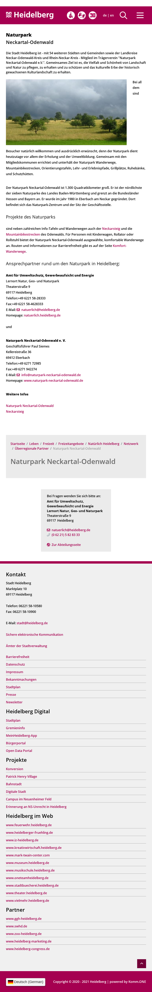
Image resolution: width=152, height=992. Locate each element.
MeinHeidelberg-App (21, 735)
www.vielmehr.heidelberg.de (27, 900)
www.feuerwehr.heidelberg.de (29, 825)
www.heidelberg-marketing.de (28, 941)
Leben (34, 444)
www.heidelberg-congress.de (28, 949)
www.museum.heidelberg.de (27, 863)
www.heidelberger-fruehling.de (29, 832)
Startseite (17, 444)
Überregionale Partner (32, 448)
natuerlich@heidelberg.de (71, 530)
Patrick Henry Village (21, 776)
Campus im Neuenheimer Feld (28, 799)
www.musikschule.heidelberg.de (30, 870)
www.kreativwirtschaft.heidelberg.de (34, 847)
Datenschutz (15, 664)
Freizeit (48, 444)
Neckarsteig (111, 228)
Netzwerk (131, 444)
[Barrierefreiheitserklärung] (71, 15)
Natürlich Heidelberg (103, 444)
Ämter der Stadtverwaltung (26, 646)
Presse (11, 694)
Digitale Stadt (16, 791)
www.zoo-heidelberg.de (24, 934)
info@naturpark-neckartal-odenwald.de (51, 375)
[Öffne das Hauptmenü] (140, 15)
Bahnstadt (14, 784)
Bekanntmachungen (21, 679)
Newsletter (14, 702)
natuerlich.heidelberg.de (42, 315)
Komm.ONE (137, 981)
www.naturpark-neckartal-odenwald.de (53, 380)
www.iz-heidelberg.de (22, 840)
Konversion (14, 769)
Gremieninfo (15, 728)
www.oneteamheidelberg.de (27, 878)
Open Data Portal (19, 750)
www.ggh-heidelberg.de (24, 918)
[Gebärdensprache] (82, 15)
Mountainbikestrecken (23, 234)
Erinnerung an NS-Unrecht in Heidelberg (36, 807)
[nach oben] (141, 963)
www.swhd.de (16, 926)
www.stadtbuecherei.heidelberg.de (32, 885)
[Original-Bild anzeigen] (66, 112)
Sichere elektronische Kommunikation (34, 634)
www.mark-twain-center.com (28, 855)
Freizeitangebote (71, 444)
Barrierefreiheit (17, 657)
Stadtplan (13, 687)
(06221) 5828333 (66, 535)
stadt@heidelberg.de (32, 623)
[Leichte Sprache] (93, 15)
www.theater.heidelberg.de (26, 893)
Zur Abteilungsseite (66, 545)
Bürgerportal (16, 743)
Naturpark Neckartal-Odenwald (63, 461)
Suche (125, 15)
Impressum (14, 672)
